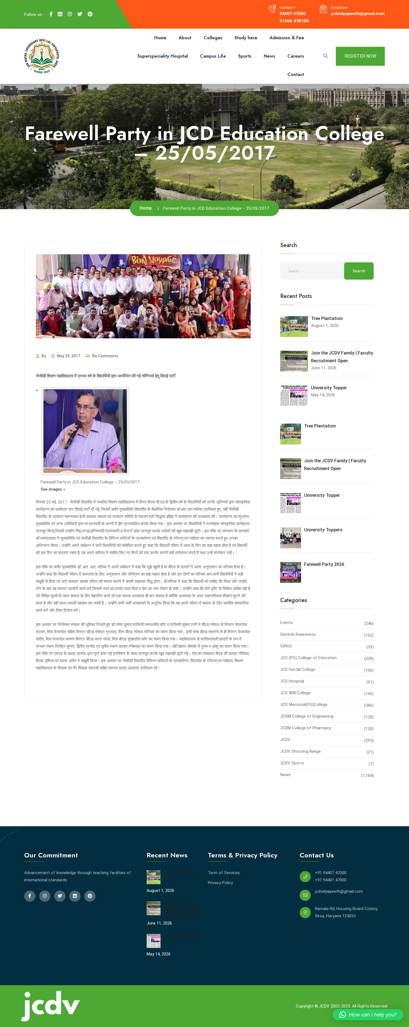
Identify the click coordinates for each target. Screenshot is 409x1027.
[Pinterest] (90, 14)
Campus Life (213, 56)
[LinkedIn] (60, 14)
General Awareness (298, 634)
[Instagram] (70, 14)
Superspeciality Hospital (162, 56)
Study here (246, 38)
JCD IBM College (295, 692)
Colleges (213, 38)
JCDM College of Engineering (306, 716)
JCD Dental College (297, 669)
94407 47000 (293, 13)
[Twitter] (79, 14)
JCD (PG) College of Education (308, 657)
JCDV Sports (292, 763)
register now (360, 56)
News (269, 56)
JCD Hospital (292, 681)
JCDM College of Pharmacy (305, 727)
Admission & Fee (287, 38)
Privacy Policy (220, 882)
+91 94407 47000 (330, 872)
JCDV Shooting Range (300, 751)
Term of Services (224, 872)
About (185, 38)
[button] (367, 1014)
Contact (295, 74)
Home (160, 38)
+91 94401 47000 (330, 879)
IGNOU (286, 646)
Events (286, 622)
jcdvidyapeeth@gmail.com (358, 13)
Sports (245, 56)
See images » (53, 489)
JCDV (285, 739)
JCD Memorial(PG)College (303, 704)
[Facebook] (51, 14)
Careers (295, 56)
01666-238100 (294, 20)
